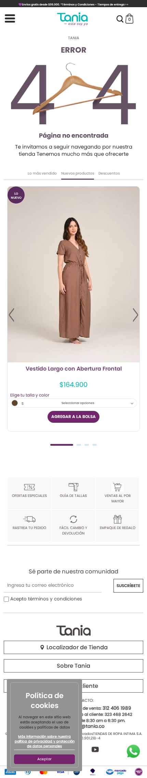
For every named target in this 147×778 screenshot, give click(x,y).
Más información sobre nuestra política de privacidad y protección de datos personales (45, 741)
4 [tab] (94, 445)
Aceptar (44, 759)
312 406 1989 (117, 708)
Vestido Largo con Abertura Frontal (74, 369)
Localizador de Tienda (76, 647)
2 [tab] (79, 445)
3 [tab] (86, 445)
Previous (11, 315)
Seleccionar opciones (78, 403)
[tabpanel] (73, 309)
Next (135, 315)
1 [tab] (61, 445)
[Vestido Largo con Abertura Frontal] (73, 274)
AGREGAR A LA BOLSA (73, 416)
